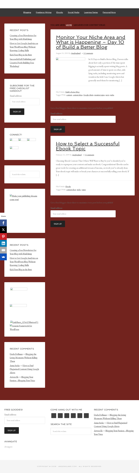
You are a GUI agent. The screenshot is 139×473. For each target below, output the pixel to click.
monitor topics (99, 95)
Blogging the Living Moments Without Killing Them (23, 358)
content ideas (77, 95)
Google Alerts (88, 95)
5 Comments (89, 155)
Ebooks (68, 186)
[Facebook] (3, 223)
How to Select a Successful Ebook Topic (88, 146)
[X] (3, 229)
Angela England (69, 4)
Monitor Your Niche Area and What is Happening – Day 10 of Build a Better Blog (90, 42)
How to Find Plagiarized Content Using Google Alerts (24, 369)
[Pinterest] (3, 236)
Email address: (56, 113)
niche (112, 95)
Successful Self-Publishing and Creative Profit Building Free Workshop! (22, 63)
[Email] (3, 250)
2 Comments (88, 53)
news (107, 95)
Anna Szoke (15, 365)
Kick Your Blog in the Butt (21, 54)
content (69, 95)
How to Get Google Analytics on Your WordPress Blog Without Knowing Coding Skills (24, 47)
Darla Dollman (16, 354)
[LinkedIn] (3, 243)
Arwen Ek (14, 376)
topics (84, 189)
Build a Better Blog (72, 92)
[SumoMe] (3, 256)
